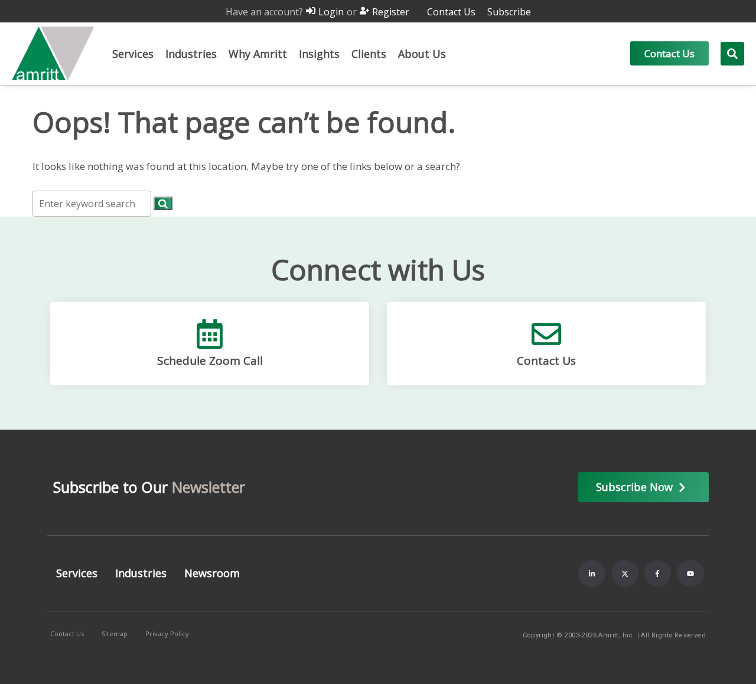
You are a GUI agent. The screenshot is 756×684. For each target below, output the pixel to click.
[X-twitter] (624, 573)
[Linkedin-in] (591, 573)
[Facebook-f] (658, 573)
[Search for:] (93, 203)
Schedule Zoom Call (210, 360)
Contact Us (546, 360)
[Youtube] (690, 573)
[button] (132, 53)
